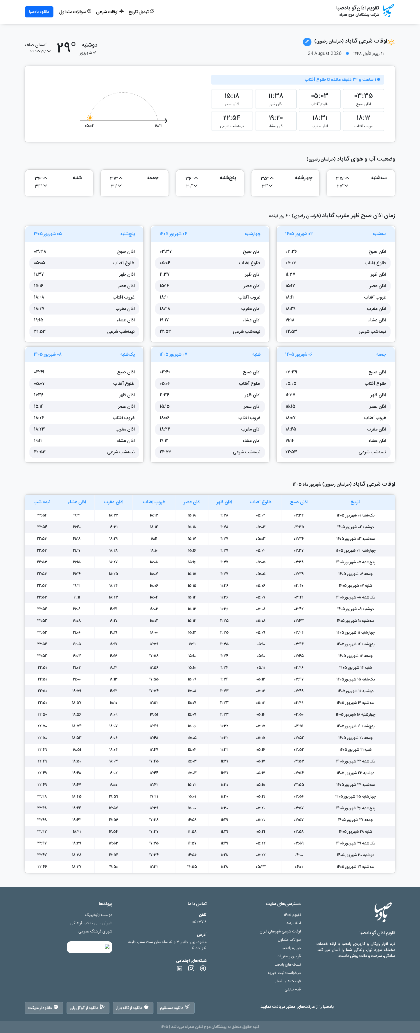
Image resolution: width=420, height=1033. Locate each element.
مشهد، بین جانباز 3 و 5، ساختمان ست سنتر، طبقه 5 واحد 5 (167, 945)
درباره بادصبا (291, 948)
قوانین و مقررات (289, 956)
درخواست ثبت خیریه (284, 973)
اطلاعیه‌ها (293, 923)
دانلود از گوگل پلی (84, 1008)
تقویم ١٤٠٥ (292, 915)
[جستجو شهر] (307, 42)
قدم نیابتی (293, 989)
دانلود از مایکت (40, 1008)
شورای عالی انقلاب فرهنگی (91, 923)
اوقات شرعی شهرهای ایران (280, 931)
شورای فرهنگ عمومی (95, 931)
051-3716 (199, 922)
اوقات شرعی (107, 12)
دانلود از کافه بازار (129, 1008)
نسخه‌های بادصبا (288, 965)
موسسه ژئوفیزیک (98, 915)
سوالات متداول (73, 12)
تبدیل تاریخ (139, 12)
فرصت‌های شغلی (287, 981)
